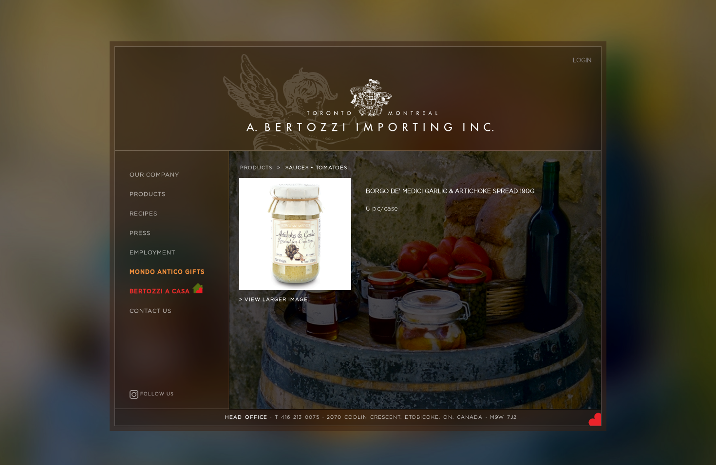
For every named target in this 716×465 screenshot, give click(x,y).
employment (152, 252)
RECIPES (143, 213)
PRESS (140, 233)
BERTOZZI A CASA (161, 291)
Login (582, 60)
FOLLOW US (156, 394)
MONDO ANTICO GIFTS (167, 272)
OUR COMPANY (154, 175)
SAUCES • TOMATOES (316, 167)
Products (256, 167)
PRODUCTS (148, 194)
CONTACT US (150, 311)
